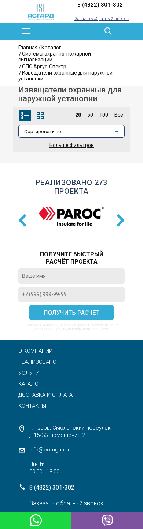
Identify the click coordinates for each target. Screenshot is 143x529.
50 (90, 115)
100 (103, 115)
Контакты (32, 406)
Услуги (28, 373)
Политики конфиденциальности (81, 329)
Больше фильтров (72, 145)
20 (78, 115)
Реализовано (37, 362)
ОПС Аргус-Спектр (44, 66)
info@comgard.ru (51, 449)
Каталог (51, 47)
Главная (28, 47)
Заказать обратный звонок (101, 18)
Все (118, 115)
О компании (35, 351)
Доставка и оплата (45, 395)
